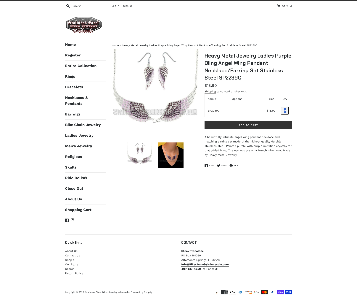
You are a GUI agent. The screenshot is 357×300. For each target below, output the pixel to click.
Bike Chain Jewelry (83, 125)
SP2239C (214, 110)
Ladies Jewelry (79, 135)
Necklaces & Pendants (76, 100)
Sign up (127, 5)
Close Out (74, 188)
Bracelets (74, 87)
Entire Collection (81, 66)
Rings (70, 76)
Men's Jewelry (78, 146)
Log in (115, 5)
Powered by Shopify (141, 292)
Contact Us (72, 255)
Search (69, 269)
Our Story (71, 264)
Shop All (70, 260)
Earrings (73, 114)
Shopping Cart (78, 209)
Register (73, 55)
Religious (73, 156)
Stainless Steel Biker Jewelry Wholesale (107, 292)
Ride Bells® (76, 178)
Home (70, 44)
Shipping (210, 91)
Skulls (71, 167)
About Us (73, 199)
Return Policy (74, 273)
